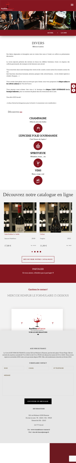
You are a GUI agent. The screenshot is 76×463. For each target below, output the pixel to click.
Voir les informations (38, 332)
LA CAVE (64, 33)
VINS (38, 170)
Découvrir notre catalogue (38, 259)
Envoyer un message (38, 401)
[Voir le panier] (73, 86)
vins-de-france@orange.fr (40, 432)
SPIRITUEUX (38, 153)
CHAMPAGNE (38, 118)
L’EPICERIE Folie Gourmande (38, 135)
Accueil (50, 33)
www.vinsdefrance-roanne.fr (40, 429)
